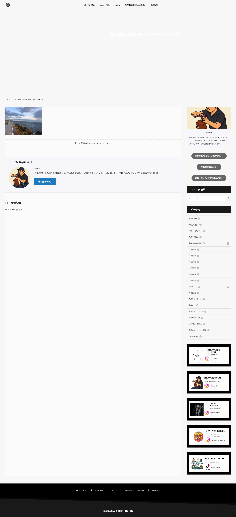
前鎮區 (195, 256)
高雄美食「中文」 (196, 299)
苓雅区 (195, 268)
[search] (228, 198)
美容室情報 (194, 218)
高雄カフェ (194, 287)
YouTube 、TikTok (197, 324)
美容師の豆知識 (196, 318)
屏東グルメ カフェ (197, 311)
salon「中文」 (105, 5)
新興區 (195, 274)
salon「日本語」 (89, 5)
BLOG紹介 (155, 5)
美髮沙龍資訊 (195, 225)
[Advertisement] (118, 79)
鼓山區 (195, 280)
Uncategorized (195, 336)
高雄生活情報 (195, 237)
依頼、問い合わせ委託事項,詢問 (208, 178)
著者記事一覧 (44, 181)
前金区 (195, 249)
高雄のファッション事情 (199, 330)
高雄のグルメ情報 (196, 243)
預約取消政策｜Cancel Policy (135, 5)
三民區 (195, 262)
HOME (9, 99)
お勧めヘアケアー (196, 231)
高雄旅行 (193, 305)
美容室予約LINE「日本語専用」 (208, 156)
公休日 (117, 5)
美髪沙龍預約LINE (208, 167)
